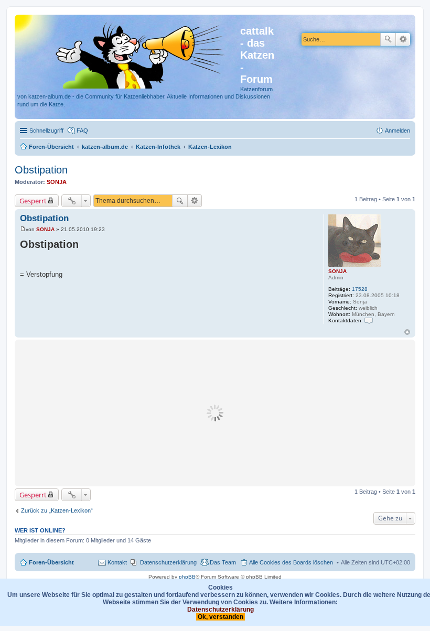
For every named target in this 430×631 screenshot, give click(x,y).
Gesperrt (33, 200)
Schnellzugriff (46, 130)
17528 (360, 289)
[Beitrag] (23, 229)
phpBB (187, 577)
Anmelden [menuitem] (397, 130)
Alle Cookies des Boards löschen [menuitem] (291, 562)
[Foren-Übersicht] (128, 53)
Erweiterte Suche (403, 39)
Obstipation (41, 170)
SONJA (57, 182)
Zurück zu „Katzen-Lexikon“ (57, 510)
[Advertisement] (215, 413)
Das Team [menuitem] (223, 562)
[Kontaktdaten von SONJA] (368, 320)
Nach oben (407, 332)
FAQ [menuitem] (82, 130)
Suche (388, 39)
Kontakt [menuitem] (117, 562)
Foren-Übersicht (51, 562)
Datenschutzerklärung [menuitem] (168, 562)
